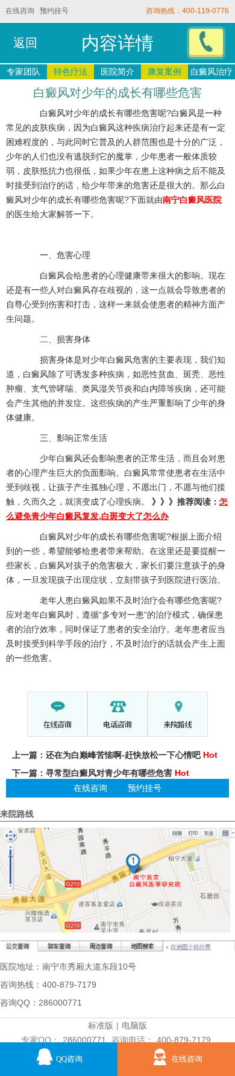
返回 (25, 42)
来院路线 (17, 814)
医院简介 (117, 71)
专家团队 (23, 71)
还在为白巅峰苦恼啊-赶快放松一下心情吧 (123, 755)
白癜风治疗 (211, 71)
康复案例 (164, 71)
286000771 (84, 1040)
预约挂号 (54, 11)
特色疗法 (70, 71)
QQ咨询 (69, 1059)
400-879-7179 (184, 1040)
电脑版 (134, 1025)
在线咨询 (19, 11)
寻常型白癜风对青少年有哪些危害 (109, 773)
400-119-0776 (205, 11)
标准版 (100, 1025)
